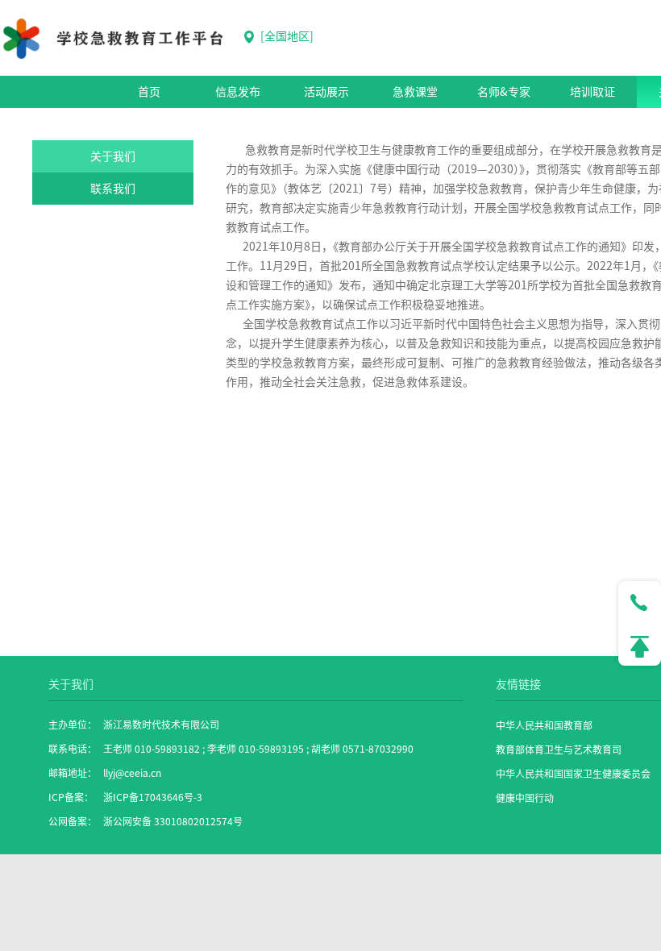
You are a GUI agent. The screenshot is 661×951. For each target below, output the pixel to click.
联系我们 (112, 188)
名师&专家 (503, 92)
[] (286, 36)
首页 (149, 92)
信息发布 (237, 92)
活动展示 (326, 92)
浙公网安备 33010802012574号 (173, 821)
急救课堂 (415, 92)
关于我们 (112, 156)
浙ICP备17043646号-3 (152, 797)
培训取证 (592, 92)
